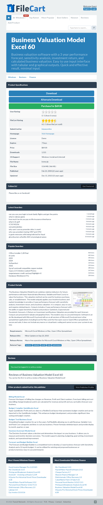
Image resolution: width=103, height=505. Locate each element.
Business (22, 77)
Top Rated (34, 17)
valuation (36, 345)
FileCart (26, 9)
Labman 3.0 (13, 490)
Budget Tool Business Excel (20, 419)
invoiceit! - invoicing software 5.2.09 (23, 475)
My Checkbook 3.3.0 (17, 470)
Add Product (14, 22)
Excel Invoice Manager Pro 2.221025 (23, 467)
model (43, 345)
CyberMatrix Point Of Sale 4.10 (67, 480)
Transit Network (19, 502)
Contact (58, 502)
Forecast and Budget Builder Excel (23, 442)
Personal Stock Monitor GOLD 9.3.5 (23, 485)
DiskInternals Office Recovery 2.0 (22, 487)
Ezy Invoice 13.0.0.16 (17, 492)
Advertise (67, 502)
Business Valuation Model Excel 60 (68, 487)
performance (57, 345)
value (49, 345)
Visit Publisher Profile (85, 387)
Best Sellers (62, 17)
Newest (74, 17)
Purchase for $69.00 (51, 106)
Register (87, 9)
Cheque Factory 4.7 (63, 472)
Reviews (85, 17)
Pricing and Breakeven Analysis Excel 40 (24, 472)
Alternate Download (51, 99)
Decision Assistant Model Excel (22, 431)
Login (94, 9)
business (29, 345)
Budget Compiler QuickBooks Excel (23, 408)
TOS (45, 502)
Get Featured (88, 186)
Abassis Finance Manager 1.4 (66, 475)
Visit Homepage (48, 134)
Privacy (51, 502)
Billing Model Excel (16, 397)
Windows (20, 17)
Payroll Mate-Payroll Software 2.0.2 (22, 482)
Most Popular (47, 17)
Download (51, 93)
